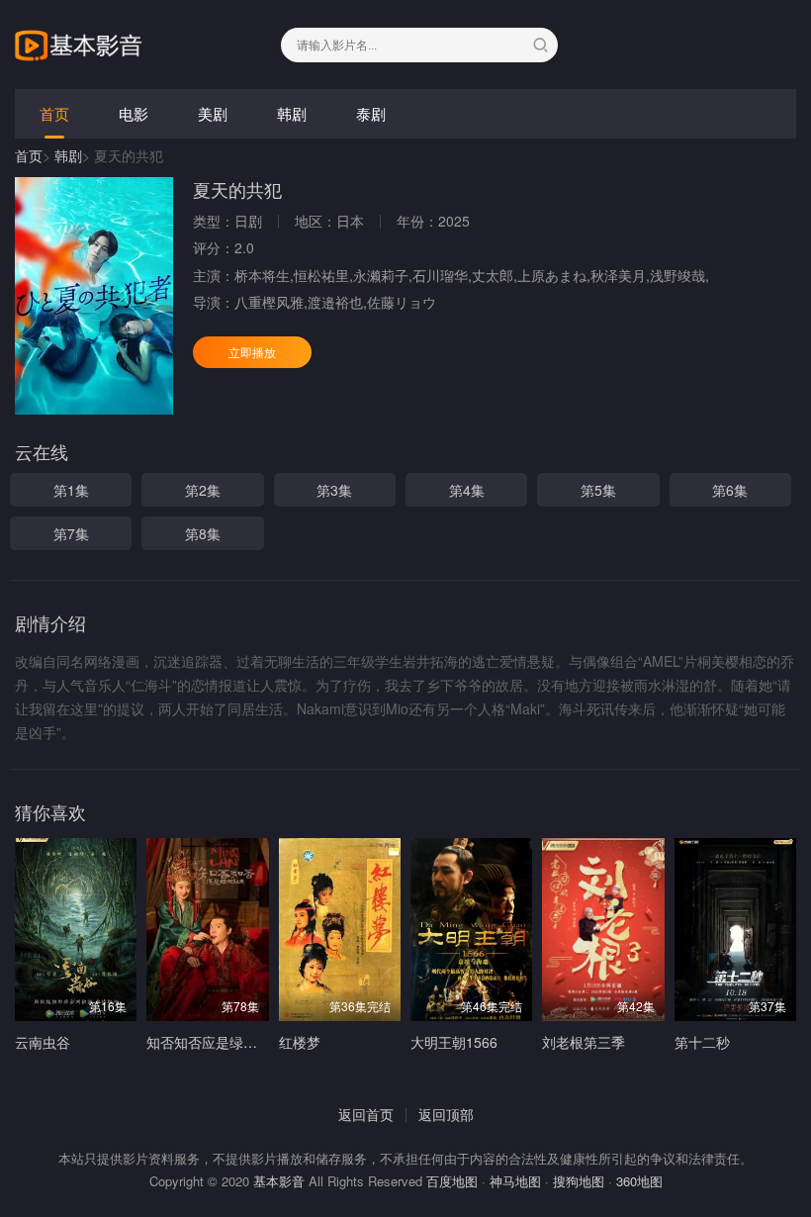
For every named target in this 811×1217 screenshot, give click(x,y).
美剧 (212, 113)
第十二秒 (702, 1042)
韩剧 (292, 113)
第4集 (467, 490)
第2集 (203, 490)
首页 (54, 113)
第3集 (334, 490)
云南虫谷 (42, 1042)
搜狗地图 (578, 1180)
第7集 (71, 533)
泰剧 (371, 113)
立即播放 (252, 351)
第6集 (730, 490)
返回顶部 (446, 1114)
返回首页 (366, 1114)
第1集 (71, 490)
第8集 (203, 533)
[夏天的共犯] (94, 296)
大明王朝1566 (453, 1042)
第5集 (598, 490)
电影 (133, 113)
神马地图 (515, 1180)
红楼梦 (299, 1042)
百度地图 (452, 1180)
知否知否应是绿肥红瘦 (215, 1042)
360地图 (639, 1180)
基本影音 (279, 1180)
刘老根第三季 (583, 1042)
